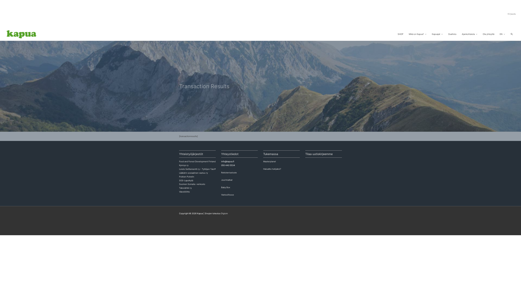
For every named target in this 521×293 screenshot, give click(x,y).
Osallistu (452, 34)
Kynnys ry (183, 165)
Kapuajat (436, 34)
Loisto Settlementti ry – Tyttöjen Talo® (197, 169)
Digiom (224, 213)
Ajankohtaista (468, 34)
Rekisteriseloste (229, 172)
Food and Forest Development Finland (197, 161)
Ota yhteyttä (488, 34)
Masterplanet (269, 161)
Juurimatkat (226, 180)
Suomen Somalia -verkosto (192, 184)
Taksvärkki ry (185, 188)
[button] (511, 34)
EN (501, 34)
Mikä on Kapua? (416, 34)
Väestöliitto (184, 191)
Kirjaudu (512, 14)
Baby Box (225, 187)
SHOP (400, 34)
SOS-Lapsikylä (186, 180)
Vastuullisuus (227, 194)
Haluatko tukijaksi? (272, 169)
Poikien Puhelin (186, 176)
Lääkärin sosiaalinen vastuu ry (193, 173)
